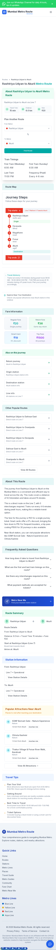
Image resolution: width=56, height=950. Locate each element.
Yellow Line (10, 907)
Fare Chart (7, 887)
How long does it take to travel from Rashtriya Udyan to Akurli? (27, 559)
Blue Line (9, 904)
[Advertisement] (28, 46)
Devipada (17, 226)
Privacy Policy (13, 931)
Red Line (9, 911)
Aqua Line (9, 915)
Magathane (18, 232)
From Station (8, 124)
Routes (5, 80)
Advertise (29, 13)
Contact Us (44, 931)
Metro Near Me (9, 890)
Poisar (15, 239)
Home (4, 856)
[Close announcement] (52, 3)
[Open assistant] (50, 944)
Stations (5, 864)
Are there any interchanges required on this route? (27, 577)
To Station (7, 139)
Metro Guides (8, 879)
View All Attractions (27, 766)
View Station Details (17, 677)
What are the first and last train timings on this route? (27, 568)
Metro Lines (7, 867)
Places (5, 871)
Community (7, 883)
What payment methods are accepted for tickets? (26, 586)
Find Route (28, 151)
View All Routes (28, 470)
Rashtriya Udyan (20, 215)
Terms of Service (29, 931)
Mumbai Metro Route (20, 11)
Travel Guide (8, 875)
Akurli (15, 246)
